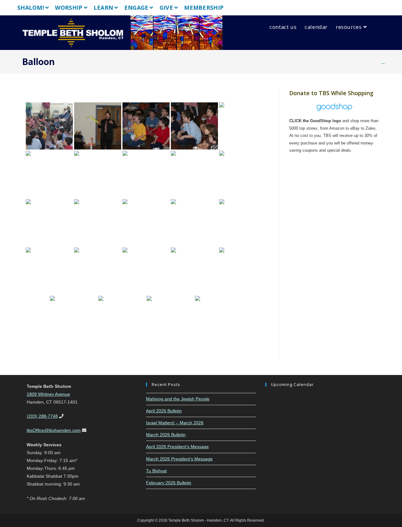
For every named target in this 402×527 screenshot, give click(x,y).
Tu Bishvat (156, 470)
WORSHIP (68, 7)
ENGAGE (136, 7)
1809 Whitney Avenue (48, 394)
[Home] (383, 61)
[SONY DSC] (49, 125)
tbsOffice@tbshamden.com (54, 430)
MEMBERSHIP (204, 7)
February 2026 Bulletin (168, 482)
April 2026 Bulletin (164, 410)
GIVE (166, 7)
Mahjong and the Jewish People (177, 398)
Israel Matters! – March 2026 (175, 422)
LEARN (103, 7)
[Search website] (378, 27)
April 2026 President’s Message (177, 446)
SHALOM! (30, 7)
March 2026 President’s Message (179, 458)
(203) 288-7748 (42, 416)
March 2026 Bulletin (166, 434)
